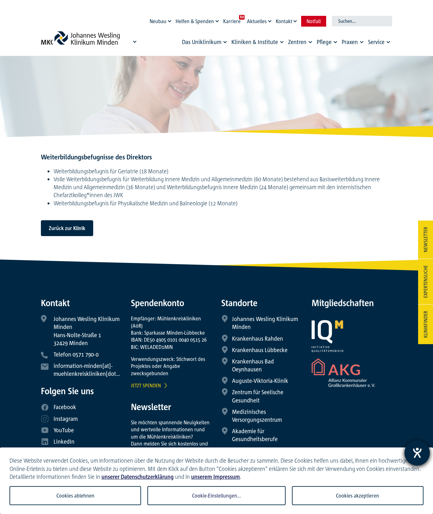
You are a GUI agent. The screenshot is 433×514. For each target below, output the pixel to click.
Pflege (324, 41)
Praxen (350, 41)
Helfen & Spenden (195, 21)
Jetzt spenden (146, 385)
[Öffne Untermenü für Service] (388, 42)
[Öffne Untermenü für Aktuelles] (271, 19)
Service (376, 41)
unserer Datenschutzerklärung (137, 476)
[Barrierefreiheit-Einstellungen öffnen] (417, 453)
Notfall (314, 21)
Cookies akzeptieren (357, 495)
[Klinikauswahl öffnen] (135, 41)
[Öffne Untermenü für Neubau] (170, 19)
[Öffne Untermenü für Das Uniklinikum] (225, 42)
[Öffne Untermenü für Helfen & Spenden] (218, 19)
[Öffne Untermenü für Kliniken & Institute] (282, 42)
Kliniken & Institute (254, 41)
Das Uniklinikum (201, 41)
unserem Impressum (215, 476)
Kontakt (284, 21)
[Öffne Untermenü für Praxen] (361, 42)
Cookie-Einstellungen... (216, 495)
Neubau (158, 21)
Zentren (297, 41)
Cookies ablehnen (75, 495)
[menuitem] (205, 43)
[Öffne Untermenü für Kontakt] (296, 19)
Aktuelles (257, 21)
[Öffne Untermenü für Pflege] (335, 42)
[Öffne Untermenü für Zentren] (310, 42)
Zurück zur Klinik (67, 228)
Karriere (232, 21)
